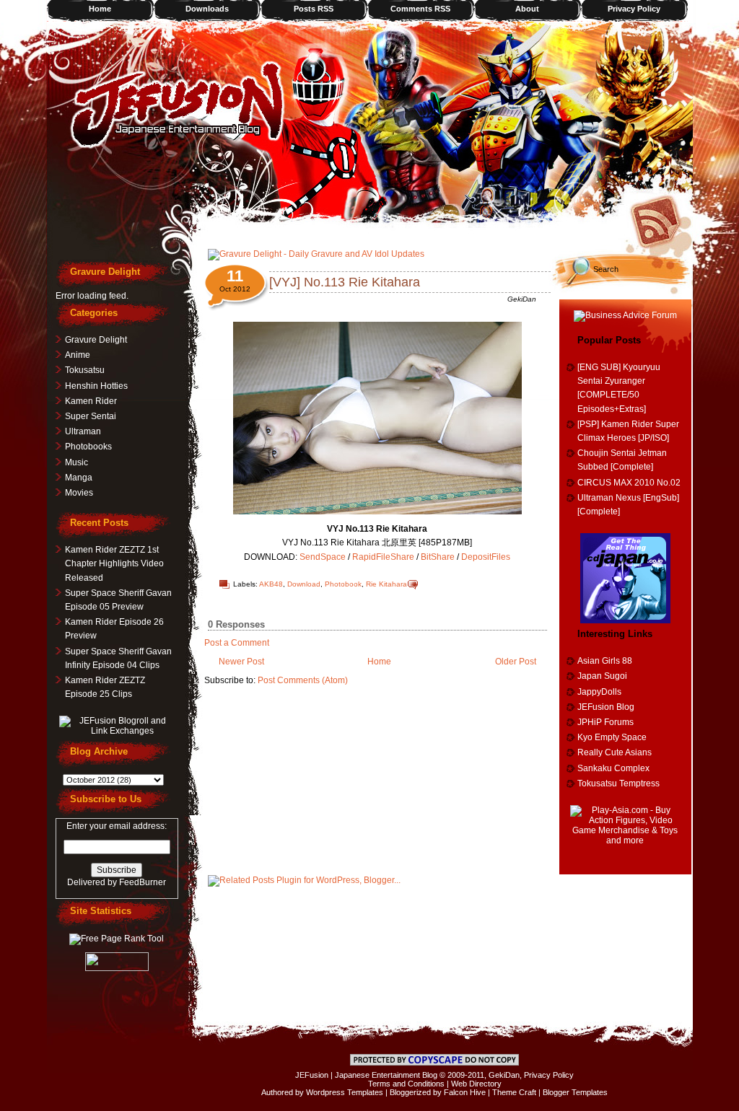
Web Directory (476, 1083)
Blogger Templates (575, 1092)
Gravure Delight (96, 340)
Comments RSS (420, 8)
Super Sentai (90, 416)
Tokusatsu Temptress (618, 783)
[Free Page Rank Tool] (116, 939)
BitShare (438, 557)
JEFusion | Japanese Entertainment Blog (366, 1075)
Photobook (343, 584)
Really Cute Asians (614, 752)
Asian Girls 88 (604, 661)
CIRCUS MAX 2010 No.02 (629, 483)
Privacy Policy (634, 8)
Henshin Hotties (96, 386)
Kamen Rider (91, 401)
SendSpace (322, 557)
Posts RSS (313, 8)
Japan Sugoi (602, 676)
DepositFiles (485, 557)
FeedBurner (142, 882)
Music (76, 462)
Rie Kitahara (386, 584)
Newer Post (241, 661)
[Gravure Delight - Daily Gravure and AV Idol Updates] (316, 254)
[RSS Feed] (660, 220)
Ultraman (83, 431)
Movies (79, 493)
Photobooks (88, 447)
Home (100, 8)
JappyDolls (599, 692)
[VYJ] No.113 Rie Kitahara (344, 282)
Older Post (515, 661)
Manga (78, 478)
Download (303, 584)
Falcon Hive (465, 1092)
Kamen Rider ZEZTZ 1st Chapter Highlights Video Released (114, 563)
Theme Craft (514, 1092)
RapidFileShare (383, 557)
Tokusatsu (85, 370)
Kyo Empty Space (612, 737)
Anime (77, 355)
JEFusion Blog (605, 707)
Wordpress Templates (344, 1092)
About (527, 8)
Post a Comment (236, 643)
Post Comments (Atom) (303, 680)
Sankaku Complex (613, 768)
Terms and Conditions (406, 1083)
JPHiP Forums (605, 722)
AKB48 (271, 584)
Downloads (207, 8)
